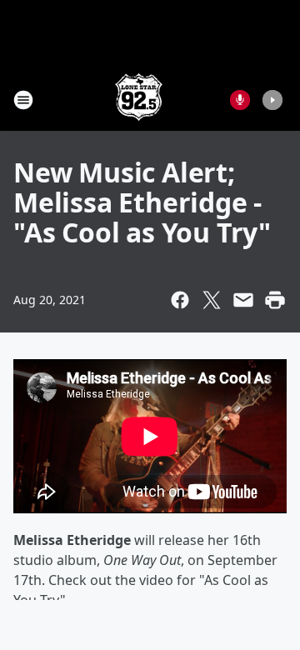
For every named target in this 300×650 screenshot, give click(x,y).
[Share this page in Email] (243, 300)
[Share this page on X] (211, 300)
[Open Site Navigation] (23, 100)
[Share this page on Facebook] (180, 300)
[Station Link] (138, 99)
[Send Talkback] (240, 100)
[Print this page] (275, 300)
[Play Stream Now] (272, 100)
